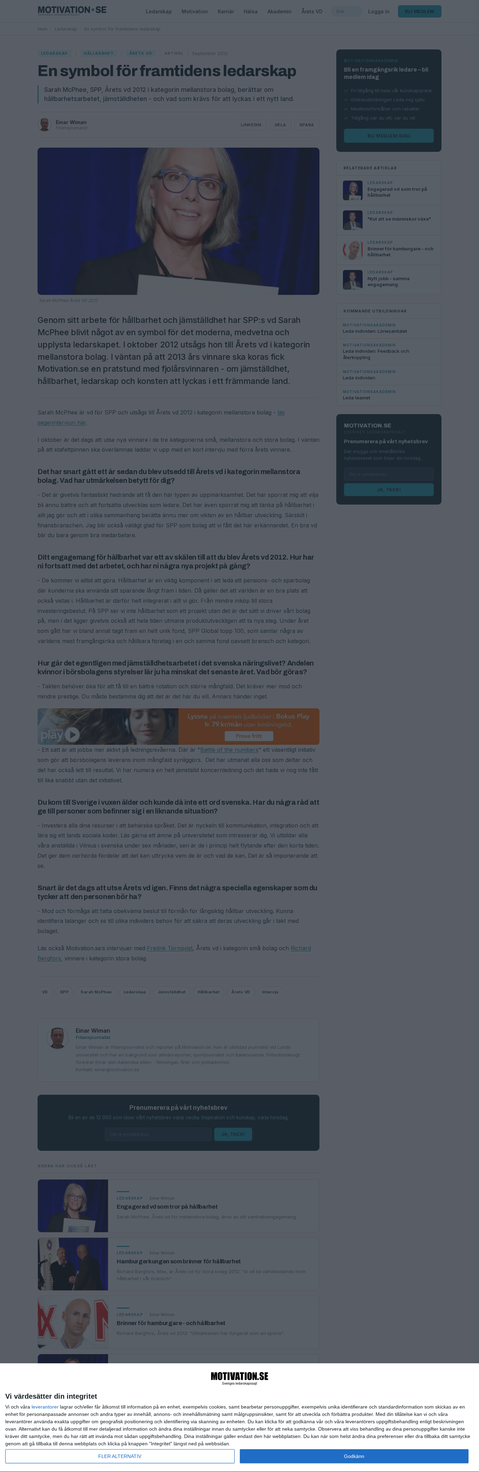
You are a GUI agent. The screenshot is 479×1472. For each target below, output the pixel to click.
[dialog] (239, 1418)
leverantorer (45, 1406)
